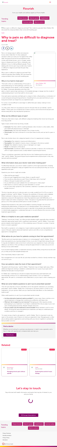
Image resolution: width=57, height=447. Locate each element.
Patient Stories (22, 18)
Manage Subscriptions (29, 415)
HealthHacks (44, 18)
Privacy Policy (6, 437)
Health (2, 32)
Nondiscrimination (7, 435)
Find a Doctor (10, 335)
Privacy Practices (7, 433)
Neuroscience (10, 367)
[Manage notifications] (3, 444)
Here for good (34, 18)
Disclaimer (5, 440)
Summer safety (27, 22)
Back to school (39, 22)
